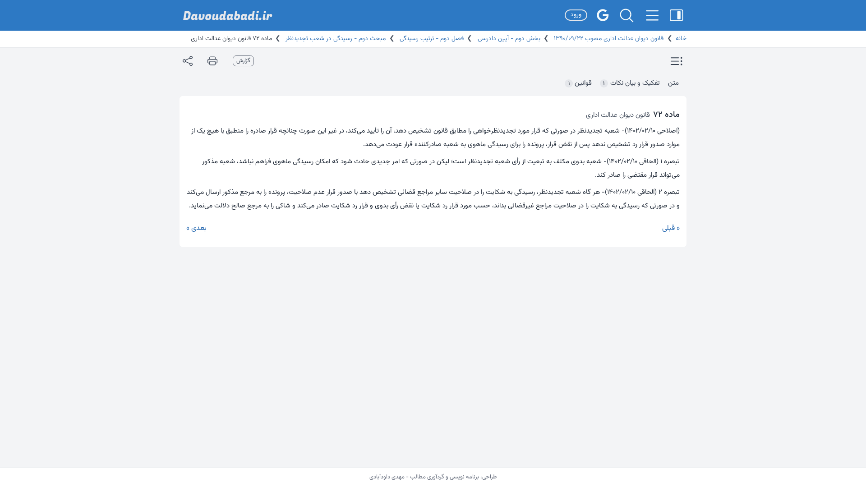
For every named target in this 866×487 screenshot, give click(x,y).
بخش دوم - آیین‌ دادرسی (508, 39)
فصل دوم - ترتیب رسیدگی (431, 39)
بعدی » (196, 228)
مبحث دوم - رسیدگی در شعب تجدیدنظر (335, 39)
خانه (681, 39)
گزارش (243, 60)
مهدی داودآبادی (387, 477)
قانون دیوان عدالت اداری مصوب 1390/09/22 (607, 39)
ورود (576, 15)
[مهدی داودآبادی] (228, 15)
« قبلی (671, 228)
